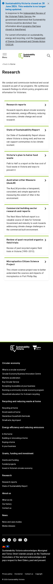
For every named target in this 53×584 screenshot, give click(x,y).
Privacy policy (7, 574)
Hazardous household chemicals (16, 416)
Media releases (8, 526)
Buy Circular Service (10, 382)
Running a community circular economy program (23, 390)
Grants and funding (10, 460)
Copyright (38, 574)
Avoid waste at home (11, 412)
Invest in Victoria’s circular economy (17, 468)
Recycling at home (10, 408)
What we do (7, 500)
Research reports (9, 482)
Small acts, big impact (11, 420)
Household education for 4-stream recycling (21, 394)
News (5, 515)
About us (6, 493)
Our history (7, 504)
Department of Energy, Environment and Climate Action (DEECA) (25, 41)
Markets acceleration (11, 378)
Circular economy (11, 363)
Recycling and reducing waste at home (21, 401)
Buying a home (8, 442)
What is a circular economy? (14, 370)
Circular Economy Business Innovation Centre (21, 374)
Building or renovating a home (15, 438)
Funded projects (9, 464)
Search (6, 55)
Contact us (6, 508)
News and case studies (12, 522)
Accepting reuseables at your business (18, 386)
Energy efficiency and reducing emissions (23, 427)
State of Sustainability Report (14, 486)
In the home (7, 434)
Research (7, 475)
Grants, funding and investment (17, 453)
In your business (9, 446)
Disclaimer (19, 574)
